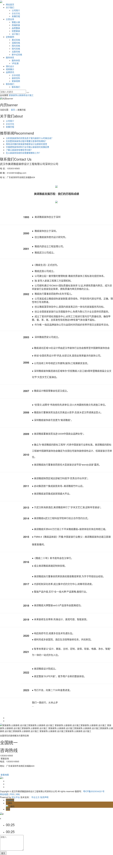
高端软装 (16, 25)
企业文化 (16, 13)
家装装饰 (13, 95)
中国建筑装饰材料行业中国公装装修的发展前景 (27, 146)
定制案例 (10, 36)
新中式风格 (17, 54)
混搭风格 (16, 42)
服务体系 (10, 57)
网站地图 (4, 794)
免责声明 (44, 797)
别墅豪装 (16, 30)
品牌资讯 (10, 72)
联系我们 (10, 83)
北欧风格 (16, 51)
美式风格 (16, 39)
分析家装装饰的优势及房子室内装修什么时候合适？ (29, 138)
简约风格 (16, 45)
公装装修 (21, 95)
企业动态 (16, 75)
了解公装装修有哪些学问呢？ (19, 149)
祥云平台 (16, 797)
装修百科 (16, 78)
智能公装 (16, 22)
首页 (13, 109)
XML (18, 794)
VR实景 (15, 63)
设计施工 (16, 33)
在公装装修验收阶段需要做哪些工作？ (23, 152)
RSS (12, 794)
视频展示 (10, 69)
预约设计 (10, 66)
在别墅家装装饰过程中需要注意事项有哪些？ (26, 141)
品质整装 (16, 27)
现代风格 (16, 48)
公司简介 (16, 10)
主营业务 (10, 19)
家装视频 (16, 80)
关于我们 (10, 7)
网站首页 (10, 4)
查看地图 (4, 774)
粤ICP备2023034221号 (93, 791)
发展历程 (16, 16)
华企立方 (35, 797)
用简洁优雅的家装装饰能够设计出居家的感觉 (26, 143)
